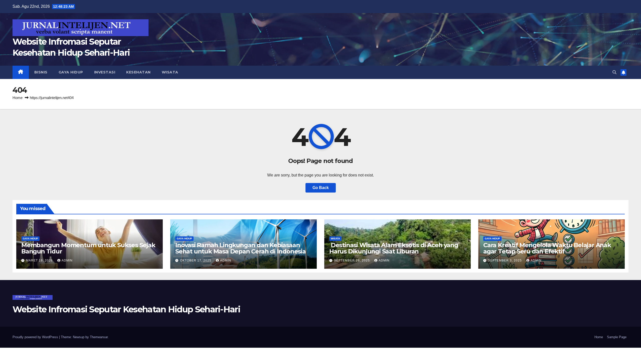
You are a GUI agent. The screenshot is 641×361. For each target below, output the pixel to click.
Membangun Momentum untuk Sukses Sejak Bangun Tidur (88, 248)
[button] (614, 72)
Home (18, 98)
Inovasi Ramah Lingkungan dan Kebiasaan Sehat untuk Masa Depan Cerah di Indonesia (240, 248)
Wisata (170, 72)
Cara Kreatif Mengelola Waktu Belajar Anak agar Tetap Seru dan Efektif (547, 248)
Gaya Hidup (71, 72)
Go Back (320, 188)
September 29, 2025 (352, 260)
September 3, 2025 (505, 260)
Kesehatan (138, 72)
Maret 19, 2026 (40, 260)
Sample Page (616, 337)
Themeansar (99, 337)
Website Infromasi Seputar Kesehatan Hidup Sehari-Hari (126, 309)
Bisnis (41, 72)
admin (67, 260)
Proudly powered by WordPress (36, 337)
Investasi (104, 72)
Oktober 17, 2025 (196, 260)
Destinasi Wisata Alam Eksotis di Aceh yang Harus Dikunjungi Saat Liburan (393, 248)
